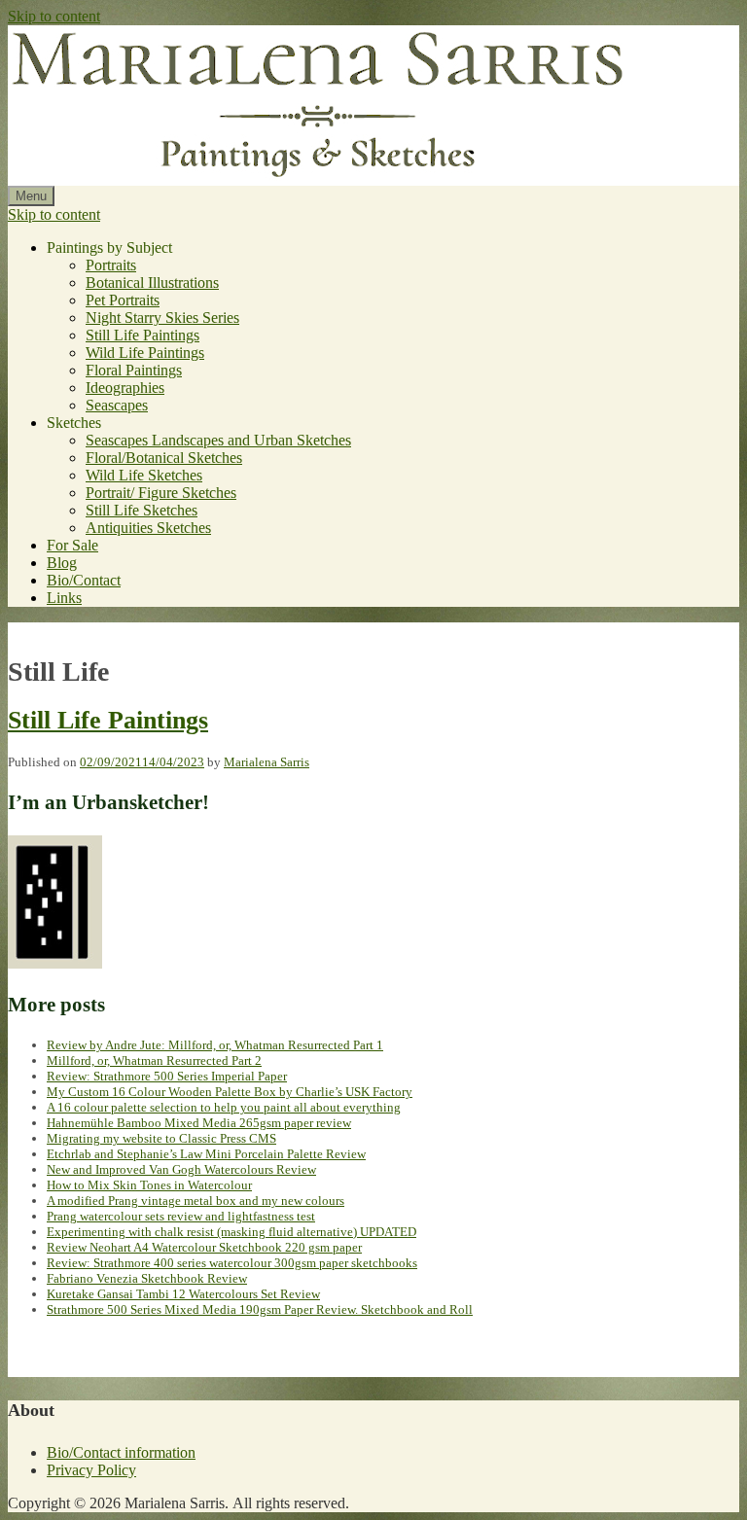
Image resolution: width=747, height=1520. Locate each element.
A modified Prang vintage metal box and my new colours (195, 1200)
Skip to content (54, 16)
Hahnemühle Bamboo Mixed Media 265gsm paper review (199, 1122)
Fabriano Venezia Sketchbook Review (147, 1278)
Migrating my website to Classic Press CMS (161, 1138)
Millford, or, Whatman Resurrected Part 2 (154, 1060)
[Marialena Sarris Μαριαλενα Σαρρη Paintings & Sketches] (319, 176)
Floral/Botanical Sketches (164, 457)
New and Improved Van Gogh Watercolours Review (181, 1169)
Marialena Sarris (266, 762)
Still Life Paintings (142, 335)
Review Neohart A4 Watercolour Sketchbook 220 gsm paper (204, 1247)
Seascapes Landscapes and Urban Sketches (218, 440)
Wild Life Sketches (144, 475)
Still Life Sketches (141, 510)
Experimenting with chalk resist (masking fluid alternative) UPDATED (231, 1231)
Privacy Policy (91, 1470)
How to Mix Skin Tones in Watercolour (149, 1185)
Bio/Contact (84, 580)
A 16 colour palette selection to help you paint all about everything (224, 1107)
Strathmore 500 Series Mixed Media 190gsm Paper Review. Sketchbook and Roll (260, 1309)
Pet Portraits (123, 300)
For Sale (72, 545)
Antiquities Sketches (148, 527)
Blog (62, 562)
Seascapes (117, 405)
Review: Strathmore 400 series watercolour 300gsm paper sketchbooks (232, 1262)
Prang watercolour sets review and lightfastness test (181, 1216)
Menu (31, 196)
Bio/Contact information (121, 1452)
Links (64, 597)
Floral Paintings (134, 370)
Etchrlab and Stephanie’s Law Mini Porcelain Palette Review (206, 1154)
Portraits (111, 265)
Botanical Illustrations (152, 282)
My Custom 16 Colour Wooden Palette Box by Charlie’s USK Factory (229, 1091)
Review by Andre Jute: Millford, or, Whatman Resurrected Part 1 (215, 1045)
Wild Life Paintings (145, 352)
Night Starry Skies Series (162, 317)
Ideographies (125, 387)
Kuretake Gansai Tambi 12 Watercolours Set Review (183, 1294)
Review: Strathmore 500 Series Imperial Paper (167, 1076)
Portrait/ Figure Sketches (161, 492)
